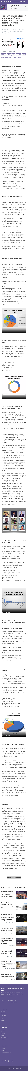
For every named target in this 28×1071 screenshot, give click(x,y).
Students (3, 1035)
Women (3, 1017)
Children (3, 1033)
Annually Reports (17, 57)
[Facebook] (9, 1061)
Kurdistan (3, 1030)
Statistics (3, 1039)
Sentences (3, 1015)
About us (3, 1048)
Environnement (4, 1037)
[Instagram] (6, 1061)
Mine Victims (4, 1032)
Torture (24, 54)
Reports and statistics (6, 57)
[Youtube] (12, 1061)
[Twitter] (2, 1061)
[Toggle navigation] (25, 7)
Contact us (3, 1050)
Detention (3, 54)
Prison (13, 54)
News (9, 54)
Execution (3, 1013)
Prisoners (19, 54)
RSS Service (3, 1054)
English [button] (23, 2)
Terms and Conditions (6, 1052)
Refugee (3, 1020)
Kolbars (2, 1019)
